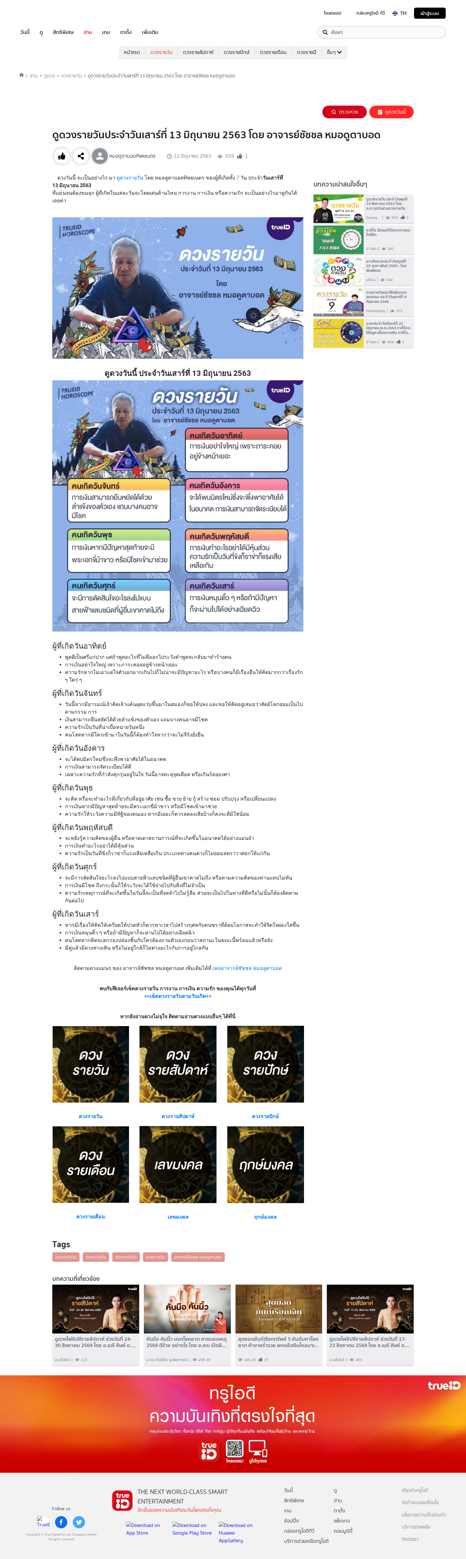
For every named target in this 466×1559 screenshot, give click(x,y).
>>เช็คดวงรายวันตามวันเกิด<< (177, 996)
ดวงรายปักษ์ (236, 52)
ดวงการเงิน (96, 1257)
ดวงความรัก (126, 1257)
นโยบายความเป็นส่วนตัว (424, 1515)
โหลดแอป (332, 13)
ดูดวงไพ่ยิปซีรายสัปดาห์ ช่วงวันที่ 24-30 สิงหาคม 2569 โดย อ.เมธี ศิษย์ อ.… (95, 1342)
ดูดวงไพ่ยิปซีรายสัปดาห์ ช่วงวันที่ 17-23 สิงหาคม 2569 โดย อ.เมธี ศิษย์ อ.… (369, 1342)
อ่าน (88, 32)
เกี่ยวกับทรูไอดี (415, 1490)
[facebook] (61, 1522)
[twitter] (79, 1522)
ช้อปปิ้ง (291, 1520)
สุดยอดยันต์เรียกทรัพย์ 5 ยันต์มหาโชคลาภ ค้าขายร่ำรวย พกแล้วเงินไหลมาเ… (278, 1342)
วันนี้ (24, 32)
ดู (41, 32)
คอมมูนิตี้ (343, 1531)
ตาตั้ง (126, 32)
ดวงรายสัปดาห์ (198, 52)
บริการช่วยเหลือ (416, 1527)
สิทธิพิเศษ (63, 32)
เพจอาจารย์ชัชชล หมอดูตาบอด (247, 968)
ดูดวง (49, 75)
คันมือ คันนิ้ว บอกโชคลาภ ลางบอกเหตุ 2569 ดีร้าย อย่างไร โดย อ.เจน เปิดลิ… (186, 1342)
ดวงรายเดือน (273, 52)
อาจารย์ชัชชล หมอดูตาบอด (198, 1257)
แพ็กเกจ (342, 1520)
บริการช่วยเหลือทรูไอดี (306, 1541)
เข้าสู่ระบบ (430, 13)
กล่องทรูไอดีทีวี (299, 1531)
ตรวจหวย (348, 111)
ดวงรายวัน (161, 52)
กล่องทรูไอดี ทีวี (370, 13)
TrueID (39, 13)
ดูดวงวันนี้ (395, 111)
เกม (106, 32)
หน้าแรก (132, 52)
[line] (43, 1522)
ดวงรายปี (306, 52)
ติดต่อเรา (410, 1539)
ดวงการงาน (65, 1257)
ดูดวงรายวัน (130, 178)
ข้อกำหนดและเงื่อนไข (420, 1502)
